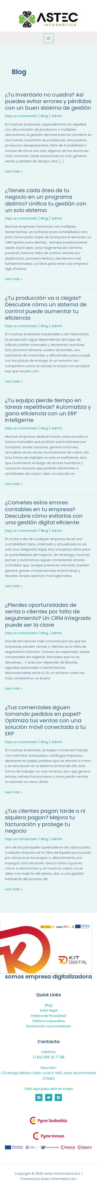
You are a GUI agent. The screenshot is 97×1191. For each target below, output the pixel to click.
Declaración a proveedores (48, 1026)
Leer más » (13, 171)
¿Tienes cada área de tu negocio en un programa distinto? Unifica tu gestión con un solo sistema (45, 200)
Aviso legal (48, 1010)
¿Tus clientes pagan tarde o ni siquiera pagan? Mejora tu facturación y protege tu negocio (45, 820)
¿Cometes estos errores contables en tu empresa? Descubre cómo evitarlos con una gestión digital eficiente (44, 512)
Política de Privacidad (48, 1016)
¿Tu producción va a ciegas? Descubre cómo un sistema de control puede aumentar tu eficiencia (46, 307)
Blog (44, 116)
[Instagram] (58, 1097)
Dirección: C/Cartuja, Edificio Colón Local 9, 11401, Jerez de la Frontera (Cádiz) (48, 1073)
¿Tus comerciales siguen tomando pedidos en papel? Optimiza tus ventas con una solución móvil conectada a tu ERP (45, 720)
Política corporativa (48, 1021)
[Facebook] (38, 1097)
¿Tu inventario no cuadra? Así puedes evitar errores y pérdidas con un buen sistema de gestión (48, 101)
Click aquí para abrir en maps (48, 1089)
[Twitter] (48, 1097)
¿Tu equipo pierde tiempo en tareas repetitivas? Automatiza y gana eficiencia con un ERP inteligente (48, 410)
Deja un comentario (21, 116)
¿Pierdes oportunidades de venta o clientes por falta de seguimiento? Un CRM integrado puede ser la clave (48, 615)
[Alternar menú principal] (48, 38)
